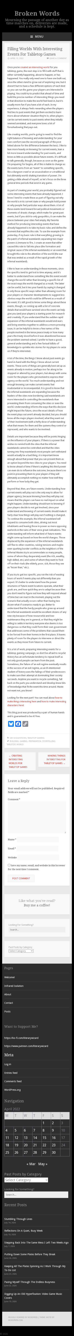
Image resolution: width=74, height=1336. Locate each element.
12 (16, 1138)
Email (12, 848)
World (20, 744)
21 (35, 1145)
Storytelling (48, 741)
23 (54, 1145)
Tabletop (11, 744)
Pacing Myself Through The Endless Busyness (29, 1282)
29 (44, 1152)
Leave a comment (58, 58)
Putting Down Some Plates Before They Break (29, 1254)
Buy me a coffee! (37, 905)
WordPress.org (12, 1089)
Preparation (35, 741)
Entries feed (10, 1072)
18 (7, 1145)
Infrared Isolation (14, 985)
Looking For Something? (21, 924)
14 (35, 1138)
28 (35, 1152)
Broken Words (37, 13)
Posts (7, 1011)
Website (12, 857)
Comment (14, 799)
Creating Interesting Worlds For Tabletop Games (18, 761)
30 (54, 1152)
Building (14, 741)
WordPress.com (15, 1320)
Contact (8, 1002)
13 (25, 1138)
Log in (7, 1064)
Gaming (23, 741)
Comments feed (13, 1081)
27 (25, 1152)
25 (7, 1152)
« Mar (31, 1164)
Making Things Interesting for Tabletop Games (54, 759)
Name (12, 839)
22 (44, 1145)
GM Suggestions (18, 738)
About (7, 994)
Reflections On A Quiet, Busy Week (23, 1230)
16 (54, 1138)
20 (25, 1145)
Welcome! (9, 977)
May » (42, 1164)
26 (16, 1152)
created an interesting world (34, 67)
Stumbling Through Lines (18, 1219)
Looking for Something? (19, 1189)
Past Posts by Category (20, 947)
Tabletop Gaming (36, 738)
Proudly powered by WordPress (23, 1317)
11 (7, 1138)
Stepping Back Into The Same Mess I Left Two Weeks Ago (36, 1242)
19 (16, 1145)
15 (44, 1138)
